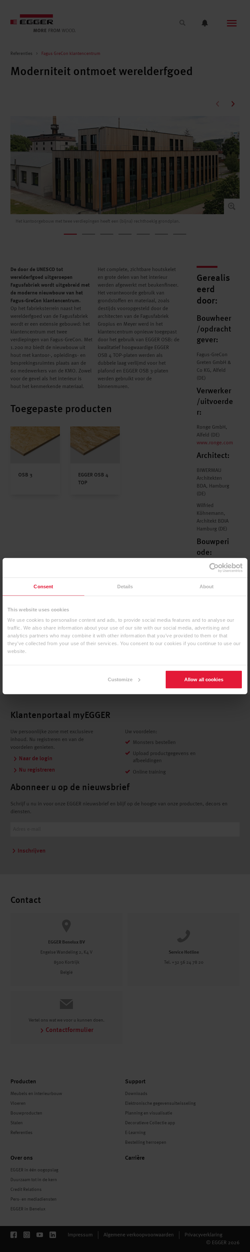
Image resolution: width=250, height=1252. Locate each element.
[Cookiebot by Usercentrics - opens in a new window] (214, 568)
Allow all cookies (203, 679)
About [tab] (207, 586)
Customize (120, 679)
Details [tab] (125, 586)
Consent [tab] (43, 586)
